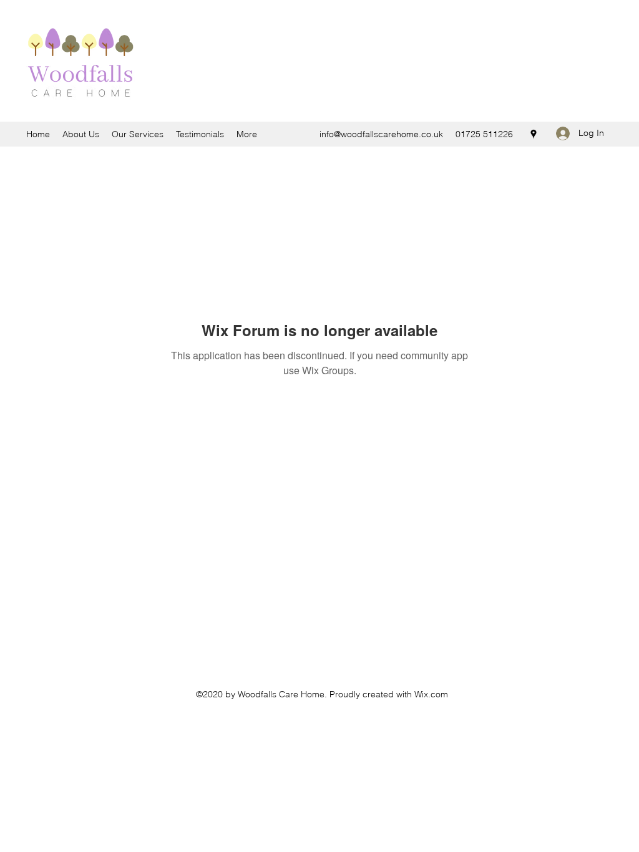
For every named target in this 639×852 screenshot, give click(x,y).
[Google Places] (533, 134)
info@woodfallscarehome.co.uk (381, 134)
